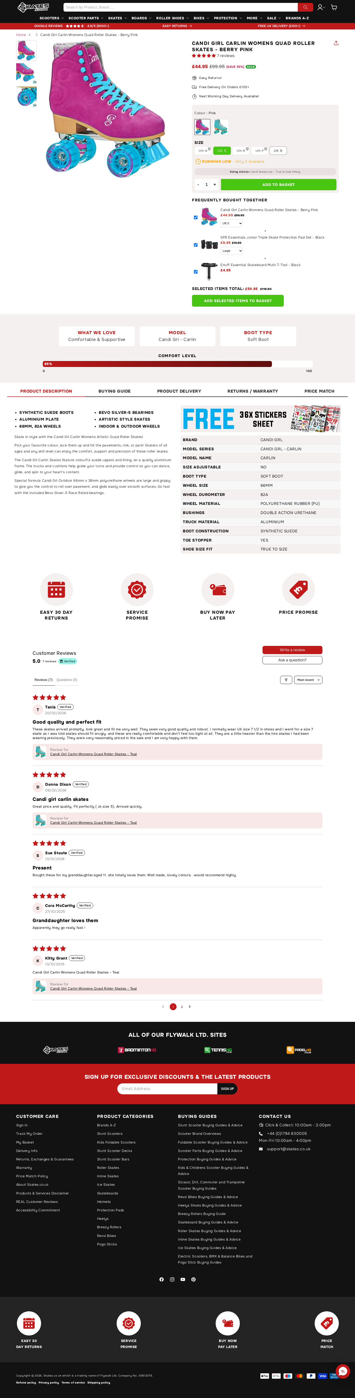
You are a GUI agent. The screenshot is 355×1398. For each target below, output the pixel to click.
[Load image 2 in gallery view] (26, 73)
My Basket (25, 1142)
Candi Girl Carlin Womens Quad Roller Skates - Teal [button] (93, 754)
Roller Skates (108, 1167)
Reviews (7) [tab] (44, 680)
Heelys (103, 1218)
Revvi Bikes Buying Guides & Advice (208, 1197)
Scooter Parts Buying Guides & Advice (210, 1151)
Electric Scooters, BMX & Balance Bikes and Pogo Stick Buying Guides (215, 1259)
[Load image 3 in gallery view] (26, 96)
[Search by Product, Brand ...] (305, 7)
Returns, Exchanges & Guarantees (45, 1159)
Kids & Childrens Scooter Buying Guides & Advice (213, 1170)
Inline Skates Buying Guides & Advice (209, 1239)
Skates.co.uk (52, 1375)
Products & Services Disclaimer (42, 1193)
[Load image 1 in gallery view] (26, 50)
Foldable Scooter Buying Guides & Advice (213, 1142)
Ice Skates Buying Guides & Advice (207, 1248)
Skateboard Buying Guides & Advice (208, 1222)
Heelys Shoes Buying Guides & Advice (210, 1205)
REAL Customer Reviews (37, 1202)
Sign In (22, 1125)
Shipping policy (98, 1382)
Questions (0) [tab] (67, 680)
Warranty (24, 1167)
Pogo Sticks (107, 1244)
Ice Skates (106, 1184)
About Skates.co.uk (32, 1184)
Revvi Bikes (106, 1236)
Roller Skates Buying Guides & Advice (209, 1231)
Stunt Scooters (109, 1133)
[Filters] (286, 680)
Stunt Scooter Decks (114, 1151)
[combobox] (188, 7)
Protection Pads (110, 1210)
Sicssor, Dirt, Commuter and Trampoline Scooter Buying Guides (211, 1185)
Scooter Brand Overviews (199, 1133)
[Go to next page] (191, 1006)
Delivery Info (27, 1151)
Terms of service (73, 1382)
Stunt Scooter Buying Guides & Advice (210, 1125)
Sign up (227, 1089)
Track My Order (29, 1133)
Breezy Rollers (109, 1227)
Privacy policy (49, 1382)
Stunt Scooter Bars (113, 1159)
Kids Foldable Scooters (116, 1142)
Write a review (292, 649)
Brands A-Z (106, 1125)
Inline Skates (108, 1176)
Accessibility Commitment (38, 1210)
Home (21, 35)
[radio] (202, 127)
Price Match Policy (32, 1176)
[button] (334, 7)
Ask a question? (292, 660)
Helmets (104, 1202)
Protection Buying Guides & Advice (207, 1159)
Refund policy (26, 1382)
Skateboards (107, 1193)
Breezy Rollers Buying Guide (202, 1214)
